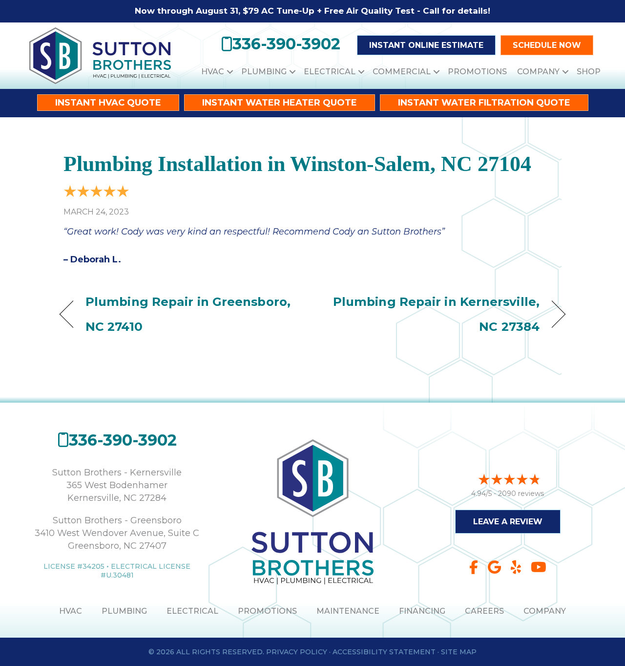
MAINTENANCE (347, 611)
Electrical (329, 71)
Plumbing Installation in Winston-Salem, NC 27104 (297, 164)
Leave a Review (507, 521)
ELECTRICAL (192, 611)
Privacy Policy (296, 651)
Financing (422, 611)
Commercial (402, 71)
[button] (230, 71)
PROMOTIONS (267, 611)
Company (538, 71)
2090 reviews (521, 493)
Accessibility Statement (384, 651)
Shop (589, 71)
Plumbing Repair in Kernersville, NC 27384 (434, 314)
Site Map (459, 651)
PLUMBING (124, 611)
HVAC (212, 71)
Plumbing (264, 71)
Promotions (477, 71)
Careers (484, 611)
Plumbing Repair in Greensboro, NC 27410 (188, 314)
